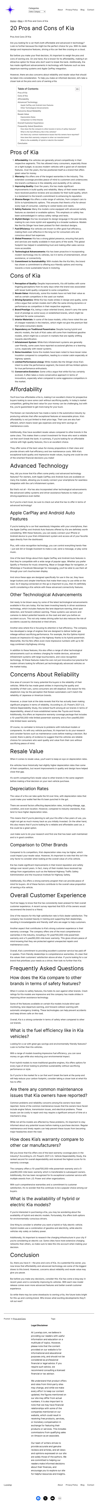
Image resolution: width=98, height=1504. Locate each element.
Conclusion (22, 143)
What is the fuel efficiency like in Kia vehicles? (38, 132)
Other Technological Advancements (35, 108)
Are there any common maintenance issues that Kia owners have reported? (50, 135)
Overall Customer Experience (31, 123)
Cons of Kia (23, 96)
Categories (34, 8)
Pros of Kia (22, 93)
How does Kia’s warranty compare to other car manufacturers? (45, 137)
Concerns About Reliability (29, 111)
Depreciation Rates (28, 117)
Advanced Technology (28, 102)
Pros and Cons (19, 1319)
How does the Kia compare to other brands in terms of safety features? (48, 129)
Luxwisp (8, 1485)
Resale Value (23, 114)
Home (13, 21)
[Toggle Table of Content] (76, 89)
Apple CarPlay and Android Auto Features (37, 105)
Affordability (23, 99)
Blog (20, 21)
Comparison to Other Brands (32, 120)
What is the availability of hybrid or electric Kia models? (42, 140)
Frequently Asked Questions (30, 126)
